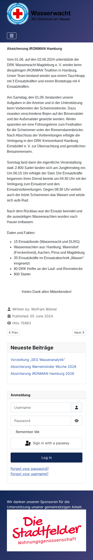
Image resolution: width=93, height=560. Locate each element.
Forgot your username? (29, 474)
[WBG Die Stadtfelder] (46, 530)
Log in (47, 457)
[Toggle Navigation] (11, 35)
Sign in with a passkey (50, 443)
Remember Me (27, 432)
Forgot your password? (30, 468)
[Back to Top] (85, 552)
